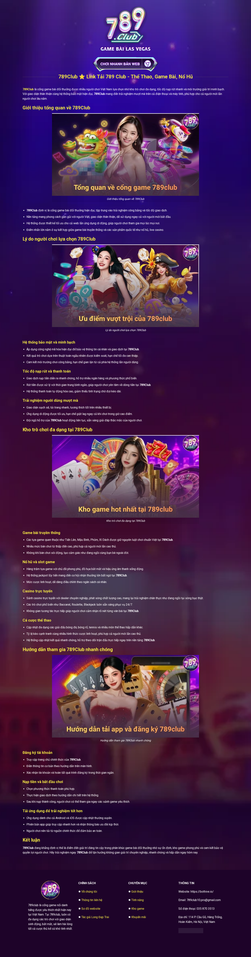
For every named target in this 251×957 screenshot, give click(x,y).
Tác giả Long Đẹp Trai (95, 917)
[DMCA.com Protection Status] (190, 930)
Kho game (137, 908)
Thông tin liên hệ (91, 900)
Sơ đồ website (90, 908)
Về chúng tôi (89, 891)
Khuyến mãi (138, 917)
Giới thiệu (137, 891)
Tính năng (137, 900)
